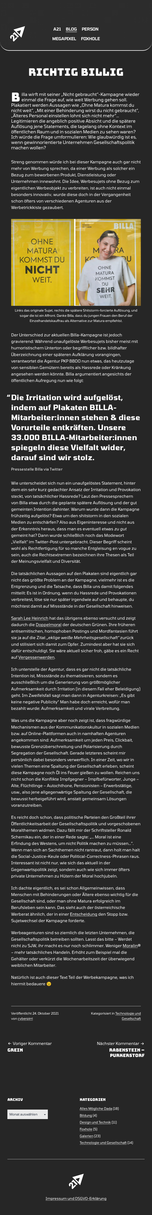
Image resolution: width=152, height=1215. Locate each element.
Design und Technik (95, 1122)
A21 (57, 28)
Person (90, 28)
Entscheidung (83, 914)
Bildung (86, 1115)
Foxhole (90, 38)
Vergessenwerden (36, 657)
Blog (71, 28)
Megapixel (64, 38)
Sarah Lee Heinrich (29, 618)
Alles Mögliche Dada (96, 1108)
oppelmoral (50, 624)
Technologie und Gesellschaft (103, 1143)
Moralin (130, 945)
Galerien (86, 1136)
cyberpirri (25, 1018)
